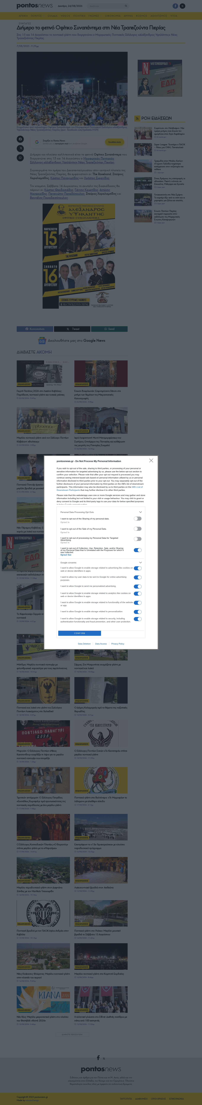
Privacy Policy (117, 644)
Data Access (101, 644)
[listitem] (101, 512)
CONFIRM (79, 633)
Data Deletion (84, 644)
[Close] (152, 461)
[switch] (138, 519)
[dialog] (101, 552)
